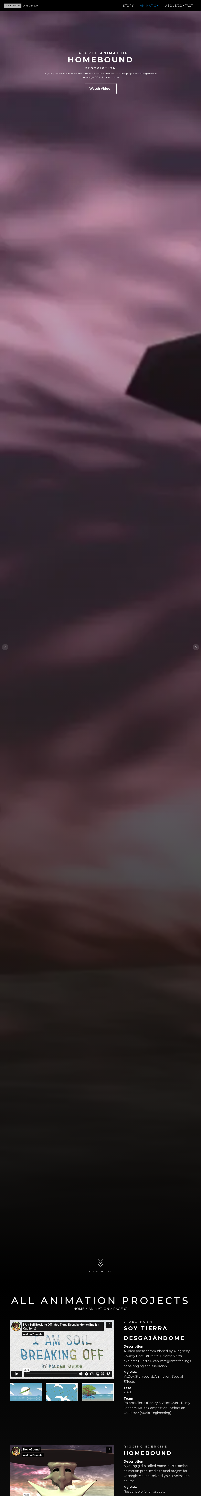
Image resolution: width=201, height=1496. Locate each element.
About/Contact (179, 5)
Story (128, 5)
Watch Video (100, 88)
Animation (149, 5)
